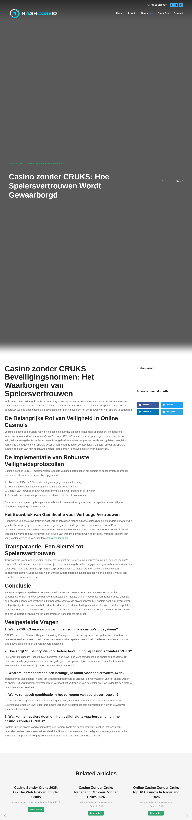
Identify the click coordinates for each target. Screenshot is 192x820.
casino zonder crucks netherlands (45, 163)
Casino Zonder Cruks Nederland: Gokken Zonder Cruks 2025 (96, 792)
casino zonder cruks (56, 538)
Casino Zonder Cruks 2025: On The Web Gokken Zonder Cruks (36, 792)
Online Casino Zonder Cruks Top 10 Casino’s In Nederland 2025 (155, 792)
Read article (36, 809)
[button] (148, 405)
